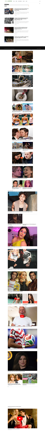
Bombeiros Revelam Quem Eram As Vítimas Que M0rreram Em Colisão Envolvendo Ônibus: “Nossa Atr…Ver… (21, 19)
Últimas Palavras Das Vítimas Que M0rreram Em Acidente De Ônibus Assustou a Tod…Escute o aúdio (21, 9)
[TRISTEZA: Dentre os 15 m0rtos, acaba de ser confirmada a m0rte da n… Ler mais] (9, 39)
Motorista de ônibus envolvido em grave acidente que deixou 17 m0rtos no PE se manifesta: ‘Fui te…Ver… (20, 28)
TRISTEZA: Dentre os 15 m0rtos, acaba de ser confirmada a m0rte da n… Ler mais (21, 37)
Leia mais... (16, 15)
